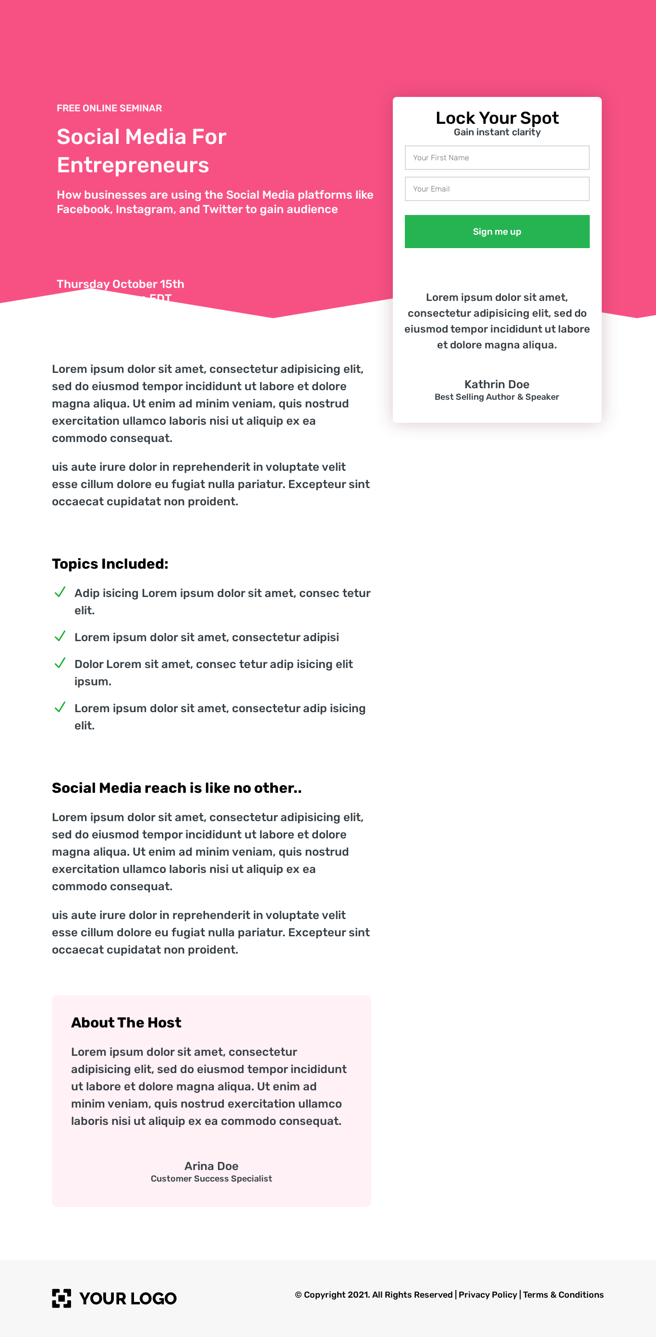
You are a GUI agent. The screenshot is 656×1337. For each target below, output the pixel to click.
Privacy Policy (488, 1294)
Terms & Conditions (563, 1294)
